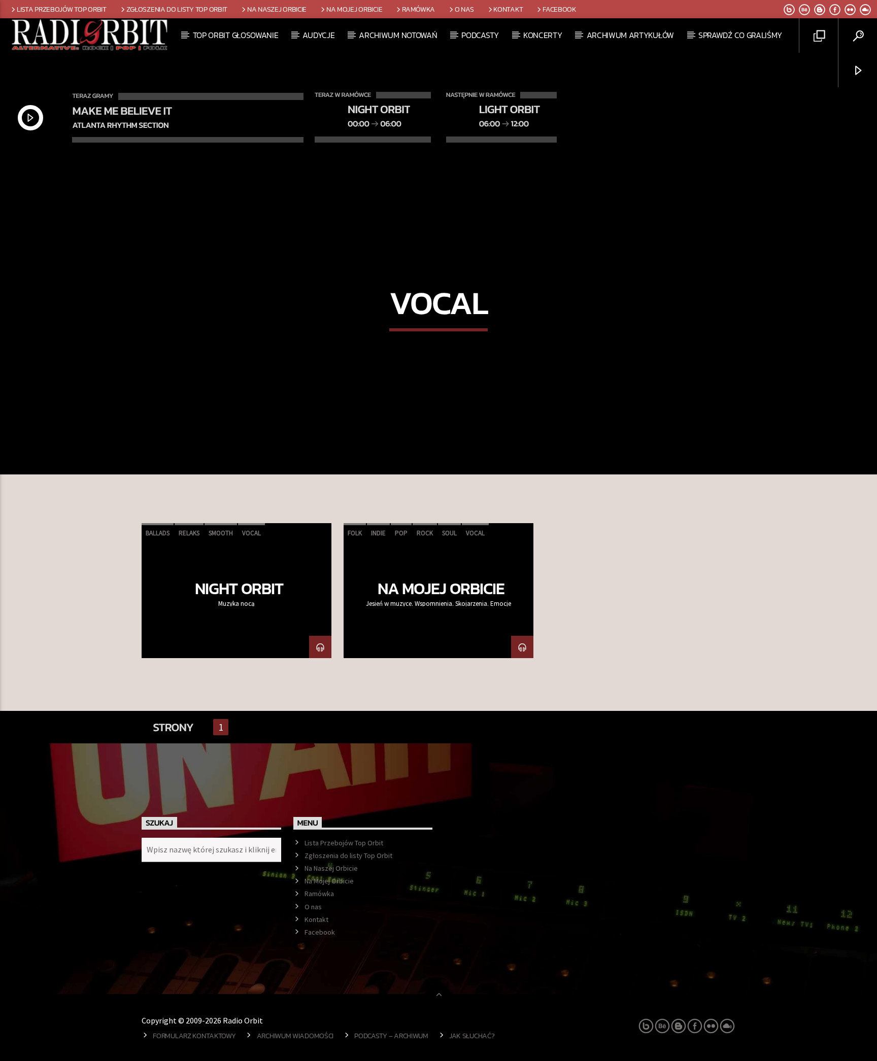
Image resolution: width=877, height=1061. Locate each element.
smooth (221, 533)
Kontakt (508, 9)
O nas (464, 9)
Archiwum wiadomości (295, 1035)
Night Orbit (239, 588)
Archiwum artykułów (630, 35)
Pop (401, 533)
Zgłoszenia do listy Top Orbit (177, 9)
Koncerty (542, 35)
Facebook (560, 9)
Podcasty (479, 35)
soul (449, 533)
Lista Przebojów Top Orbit (62, 9)
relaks (189, 533)
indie (378, 533)
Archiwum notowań (398, 35)
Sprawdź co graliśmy (740, 35)
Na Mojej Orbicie (354, 9)
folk (355, 533)
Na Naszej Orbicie (277, 9)
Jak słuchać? (472, 1035)
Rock (425, 533)
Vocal (251, 533)
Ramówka (418, 9)
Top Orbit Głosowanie (236, 35)
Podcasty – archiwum (391, 1035)
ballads (158, 533)
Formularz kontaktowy (194, 1035)
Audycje (318, 35)
